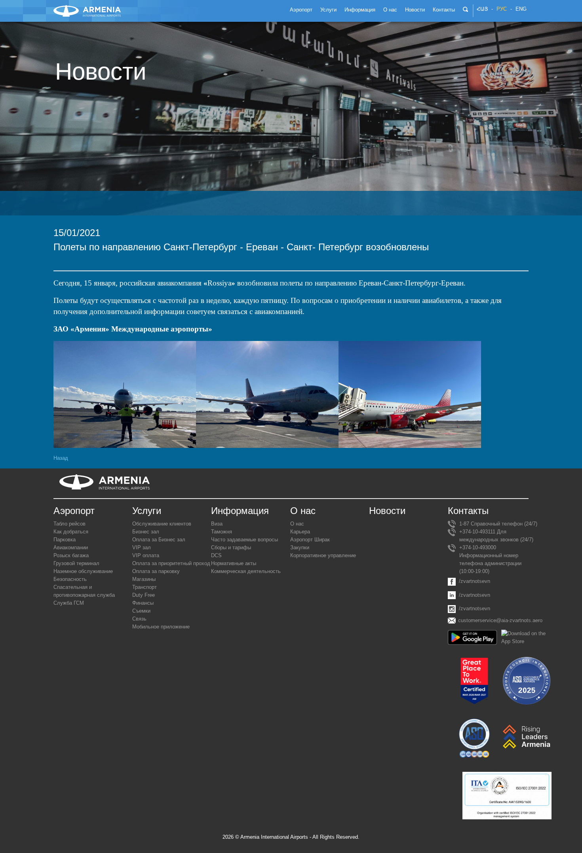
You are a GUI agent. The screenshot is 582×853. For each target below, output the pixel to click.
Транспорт (144, 587)
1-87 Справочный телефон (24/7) (498, 524)
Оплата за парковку (156, 571)
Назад (60, 458)
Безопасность (70, 579)
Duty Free (143, 595)
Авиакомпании (70, 547)
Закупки (299, 547)
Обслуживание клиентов (161, 524)
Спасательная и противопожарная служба (84, 591)
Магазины (144, 579)
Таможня (221, 532)
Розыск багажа (71, 555)
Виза (217, 524)
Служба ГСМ (68, 603)
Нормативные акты (233, 563)
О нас (297, 524)
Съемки (141, 611)
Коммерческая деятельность (246, 571)
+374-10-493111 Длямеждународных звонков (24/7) (496, 536)
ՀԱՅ (482, 9)
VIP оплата (145, 555)
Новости (387, 510)
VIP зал (141, 547)
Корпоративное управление (323, 555)
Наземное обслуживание (83, 571)
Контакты (468, 510)
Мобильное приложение (161, 627)
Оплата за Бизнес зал (158, 540)
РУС (501, 9)
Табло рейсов (69, 524)
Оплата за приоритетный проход (171, 563)
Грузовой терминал (76, 563)
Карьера (300, 532)
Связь (139, 619)
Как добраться (70, 532)
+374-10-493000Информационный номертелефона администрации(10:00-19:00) (490, 559)
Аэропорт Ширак (310, 540)
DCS (216, 555)
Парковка (64, 540)
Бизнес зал (145, 532)
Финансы (143, 603)
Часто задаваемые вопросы (244, 540)
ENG (521, 9)
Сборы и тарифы (231, 547)
